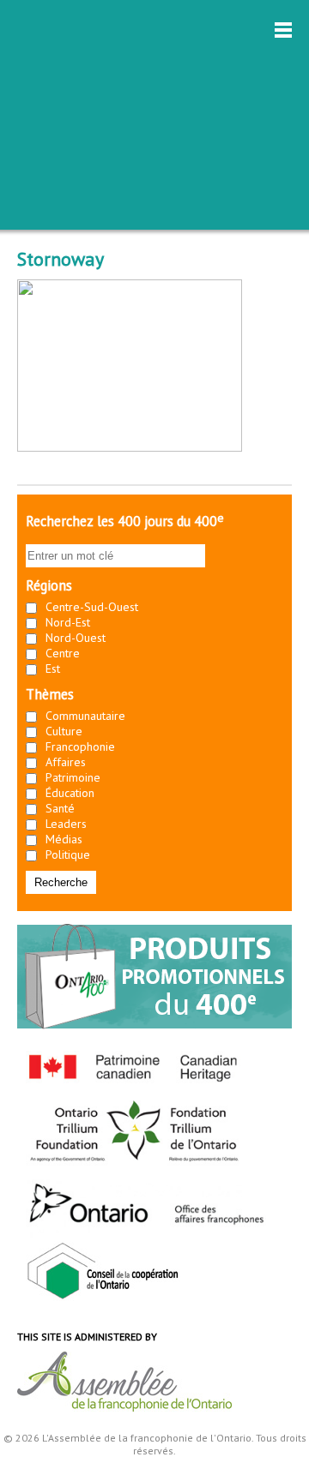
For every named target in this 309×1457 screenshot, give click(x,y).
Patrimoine (72, 777)
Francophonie (80, 746)
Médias (63, 839)
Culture (63, 731)
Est (52, 668)
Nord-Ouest (75, 637)
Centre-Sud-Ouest (91, 607)
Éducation (69, 792)
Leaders (66, 823)
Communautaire (85, 715)
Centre (62, 653)
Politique (67, 854)
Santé (60, 808)
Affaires (65, 762)
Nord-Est (67, 622)
